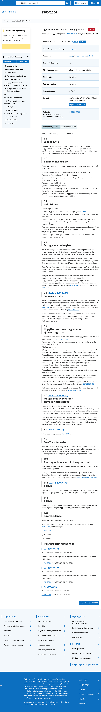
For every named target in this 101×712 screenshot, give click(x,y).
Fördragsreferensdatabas (81, 658)
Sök (67, 3)
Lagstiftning (9, 12)
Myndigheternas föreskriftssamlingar (80, 622)
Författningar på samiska (13, 645)
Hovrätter (41, 626)
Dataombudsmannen (80, 633)
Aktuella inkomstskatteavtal (82, 653)
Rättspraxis (43, 616)
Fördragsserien (78, 648)
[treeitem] (16, 66)
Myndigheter (78, 616)
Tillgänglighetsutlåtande (88, 694)
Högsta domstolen (45, 621)
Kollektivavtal (77, 637)
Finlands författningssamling (14, 626)
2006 (23, 21)
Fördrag (76, 643)
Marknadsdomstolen (46, 640)
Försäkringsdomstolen (46, 650)
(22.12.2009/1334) (58, 292)
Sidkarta (82, 699)
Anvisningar (83, 680)
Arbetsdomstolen (44, 645)
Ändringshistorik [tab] (68, 127)
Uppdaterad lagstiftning (13, 621)
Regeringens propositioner (85, 664)
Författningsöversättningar (14, 640)
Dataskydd (82, 704)
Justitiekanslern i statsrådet (82, 628)
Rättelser (7, 635)
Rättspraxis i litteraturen (47, 654)
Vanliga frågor (84, 685)
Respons (82, 689)
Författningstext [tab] (50, 127)
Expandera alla (22, 61)
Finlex (6, 21)
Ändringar (7, 631)
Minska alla (7, 61)
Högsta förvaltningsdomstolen (49, 631)
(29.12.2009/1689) (74, 390)
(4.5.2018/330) (73, 310)
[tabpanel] (70, 364)
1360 (29, 21)
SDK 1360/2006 (74, 112)
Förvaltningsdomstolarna (47, 635)
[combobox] (40, 3)
